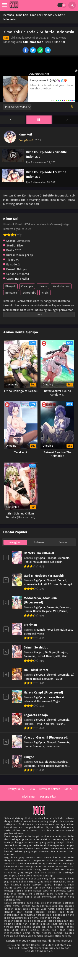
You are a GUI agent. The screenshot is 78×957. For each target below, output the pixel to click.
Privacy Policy (15, 788)
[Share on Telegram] (48, 50)
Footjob (28, 723)
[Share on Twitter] (33, 50)
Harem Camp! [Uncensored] (43, 692)
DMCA (68, 788)
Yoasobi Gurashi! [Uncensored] (46, 737)
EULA (31, 788)
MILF (46, 584)
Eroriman (30, 625)
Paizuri (63, 611)
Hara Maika (22, 278)
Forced (62, 580)
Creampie (27, 286)
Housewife (30, 584)
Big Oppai (40, 558)
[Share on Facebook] (26, 50)
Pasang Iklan (48, 796)
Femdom (65, 607)
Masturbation (61, 286)
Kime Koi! (59, 42)
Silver (20, 245)
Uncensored (44, 701)
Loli (40, 584)
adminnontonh (33, 42)
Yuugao (29, 757)
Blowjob (10, 286)
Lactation (48, 678)
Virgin (45, 292)
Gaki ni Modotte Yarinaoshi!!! (44, 576)
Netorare (49, 723)
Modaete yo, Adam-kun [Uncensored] (40, 600)
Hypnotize (61, 765)
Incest (69, 629)
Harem (43, 286)
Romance (11, 292)
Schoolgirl (29, 292)
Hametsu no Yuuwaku (39, 553)
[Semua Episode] (39, 119)
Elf (72, 674)
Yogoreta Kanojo (36, 715)
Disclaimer (29, 796)
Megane (47, 611)
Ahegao (38, 652)
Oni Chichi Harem (36, 670)
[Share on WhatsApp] (40, 50)
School (54, 584)
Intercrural (30, 701)
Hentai (28, 561)
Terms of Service (49, 788)
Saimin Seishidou (36, 647)
